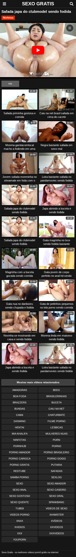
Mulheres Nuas (57, 433)
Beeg (56, 390)
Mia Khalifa (19, 433)
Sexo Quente (19, 502)
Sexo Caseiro (56, 489)
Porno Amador (19, 452)
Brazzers (19, 402)
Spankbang (56, 502)
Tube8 (19, 508)
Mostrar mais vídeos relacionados (38, 382)
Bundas (19, 408)
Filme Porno (56, 421)
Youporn (19, 539)
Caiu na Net (57, 408)
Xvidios (19, 527)
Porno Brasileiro (56, 452)
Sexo (19, 483)
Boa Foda (19, 396)
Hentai (19, 427)
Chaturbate (56, 414)
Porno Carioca (19, 458)
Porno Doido (56, 458)
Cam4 (19, 414)
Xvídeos (56, 520)
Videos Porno (20, 514)
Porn (56, 439)
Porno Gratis (19, 464)
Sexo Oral (56, 496)
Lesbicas (56, 427)
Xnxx (19, 520)
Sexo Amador (56, 483)
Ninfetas (8, 17)
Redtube (19, 471)
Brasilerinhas (56, 396)
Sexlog (56, 477)
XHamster (56, 514)
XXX (19, 533)
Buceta (56, 402)
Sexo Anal (20, 489)
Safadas (56, 471)
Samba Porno (19, 477)
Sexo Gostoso (19, 496)
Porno (56, 446)
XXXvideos (56, 533)
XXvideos (56, 527)
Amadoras (19, 390)
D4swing (20, 421)
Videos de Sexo (56, 508)
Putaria (56, 464)
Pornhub (19, 446)
